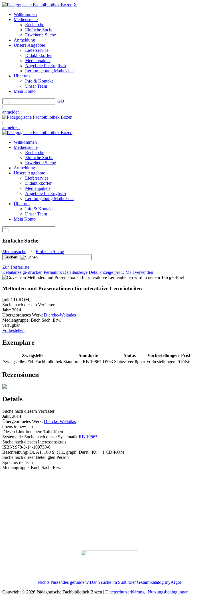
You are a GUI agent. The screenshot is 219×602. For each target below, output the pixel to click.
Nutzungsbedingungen (168, 591)
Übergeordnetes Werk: (23, 315)
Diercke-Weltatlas (60, 315)
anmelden (11, 112)
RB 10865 (88, 436)
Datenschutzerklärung (125, 591)
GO (60, 101)
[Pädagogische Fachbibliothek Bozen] (37, 4)
